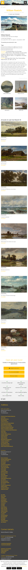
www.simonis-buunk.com (6, 558)
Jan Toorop (3, 483)
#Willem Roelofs (4, 47)
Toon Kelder (3, 470)
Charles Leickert (4, 435)
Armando (3, 497)
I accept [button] (19, 568)
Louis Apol (3, 417)
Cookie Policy (3, 551)
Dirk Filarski (3, 462)
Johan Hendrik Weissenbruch (7, 446)
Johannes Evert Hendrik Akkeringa (8, 416)
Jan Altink (3, 494)
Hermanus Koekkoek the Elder (7, 427)
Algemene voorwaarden (6, 548)
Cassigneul (3, 503)
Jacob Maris (3, 431)
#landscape (9, 49)
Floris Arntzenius (4, 457)
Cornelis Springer (4, 442)
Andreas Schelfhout (5, 440)
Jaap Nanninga (4, 516)
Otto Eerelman (4, 420)
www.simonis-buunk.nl (5, 538)
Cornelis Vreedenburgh (6, 485)
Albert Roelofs (4, 436)
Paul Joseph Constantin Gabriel (7, 423)
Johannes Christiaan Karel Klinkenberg (9, 430)
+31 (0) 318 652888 (14, 372)
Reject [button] (14, 568)
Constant (3, 504)
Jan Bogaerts (3, 500)
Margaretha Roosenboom (6, 439)
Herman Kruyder (4, 471)
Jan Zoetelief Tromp (5, 443)
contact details (14, 376)
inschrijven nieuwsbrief (6, 543)
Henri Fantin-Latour (5, 460)
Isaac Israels (3, 468)
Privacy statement (4, 550)
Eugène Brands (4, 501)
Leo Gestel (3, 463)
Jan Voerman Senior (5, 482)
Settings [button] (8, 568)
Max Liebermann (4, 472)
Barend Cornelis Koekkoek (6, 425)
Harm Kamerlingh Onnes (6, 478)
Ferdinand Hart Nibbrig (5, 464)
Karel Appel (3, 496)
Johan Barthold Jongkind (6, 424)
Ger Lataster (3, 512)
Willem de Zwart (4, 489)
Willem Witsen (4, 486)
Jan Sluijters (3, 479)
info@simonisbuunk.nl (14, 368)
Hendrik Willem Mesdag (6, 434)
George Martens (4, 475)
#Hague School (18, 47)
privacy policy (24, 566)
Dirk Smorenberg (4, 481)
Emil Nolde (3, 518)
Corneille (3, 505)
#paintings (12, 47)
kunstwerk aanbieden (6, 544)
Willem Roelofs (4, 438)
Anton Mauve (4, 432)
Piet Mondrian (4, 477)
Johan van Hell (4, 508)
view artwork (3, 140)
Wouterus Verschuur (5, 445)
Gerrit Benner (4, 498)
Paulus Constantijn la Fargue (7, 428)
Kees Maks (3, 474)
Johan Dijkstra (4, 507)
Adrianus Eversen (4, 421)
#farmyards (3, 49)
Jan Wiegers (3, 522)
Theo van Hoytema (5, 467)
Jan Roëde (3, 519)
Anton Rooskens (4, 520)
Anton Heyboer (4, 509)
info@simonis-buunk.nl (5, 540)
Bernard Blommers (5, 419)
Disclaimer (3, 552)
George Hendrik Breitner (6, 459)
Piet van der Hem (4, 466)
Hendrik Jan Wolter (5, 487)
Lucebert (3, 513)
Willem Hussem (4, 511)
